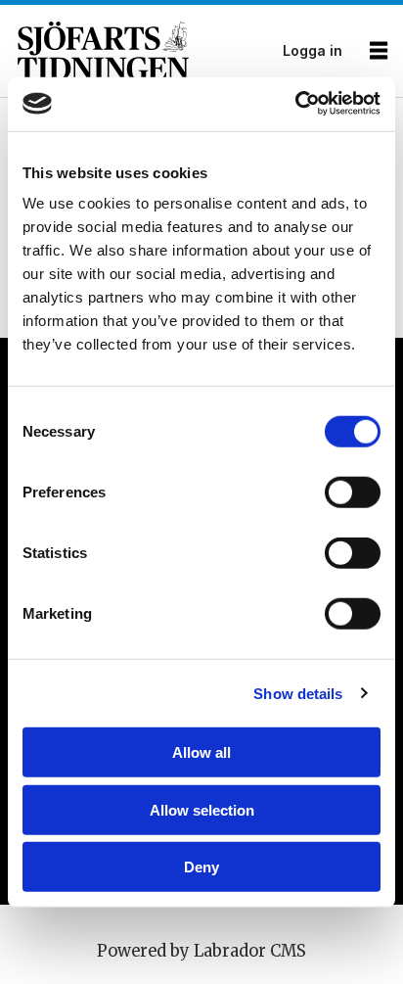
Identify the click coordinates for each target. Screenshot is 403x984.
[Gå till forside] (144, 51)
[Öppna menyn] (378, 51)
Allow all (201, 752)
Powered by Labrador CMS (201, 951)
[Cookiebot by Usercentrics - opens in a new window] (295, 103)
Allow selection (202, 809)
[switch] (353, 492)
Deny (201, 867)
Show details (297, 692)
